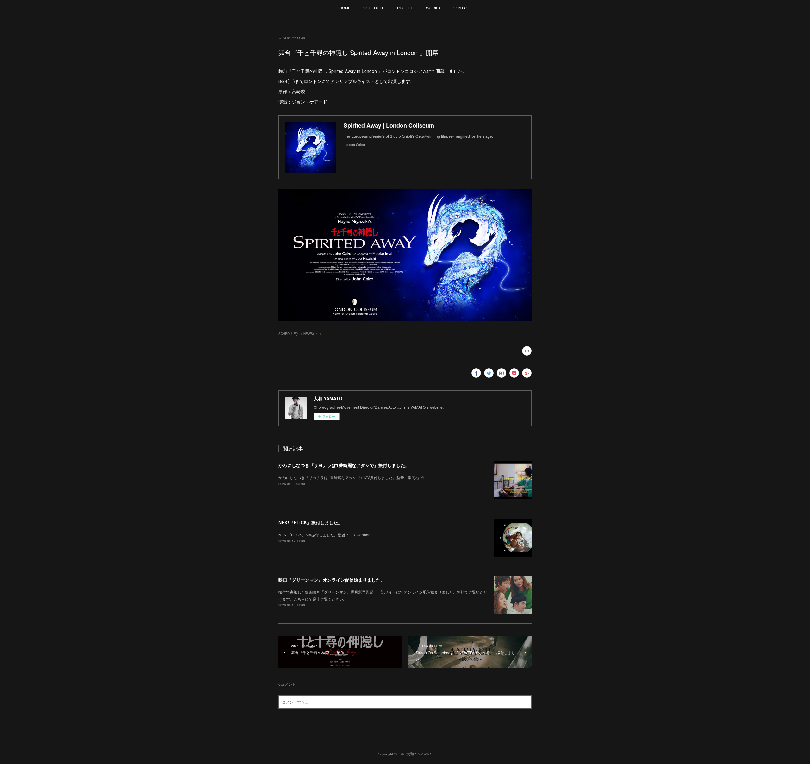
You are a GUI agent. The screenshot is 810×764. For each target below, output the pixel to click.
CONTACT (462, 7)
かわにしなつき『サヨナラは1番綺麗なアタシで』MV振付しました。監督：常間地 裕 (351, 477)
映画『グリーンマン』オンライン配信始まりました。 (331, 580)
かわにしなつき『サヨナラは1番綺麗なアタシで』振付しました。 (343, 465)
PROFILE (405, 7)
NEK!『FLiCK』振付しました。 (310, 522)
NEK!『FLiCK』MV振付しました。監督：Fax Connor (324, 534)
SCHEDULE (373, 7)
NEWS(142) (312, 333)
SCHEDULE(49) (290, 333)
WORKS (433, 7)
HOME (345, 7)
